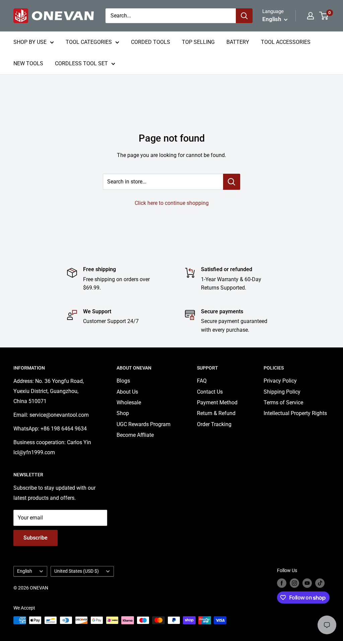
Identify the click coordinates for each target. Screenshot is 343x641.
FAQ (202, 381)
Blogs (123, 381)
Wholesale (129, 402)
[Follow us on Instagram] (294, 583)
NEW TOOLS (28, 63)
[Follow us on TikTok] (320, 583)
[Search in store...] (231, 182)
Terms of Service (283, 402)
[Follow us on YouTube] (307, 583)
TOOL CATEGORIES (89, 42)
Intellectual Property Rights (295, 413)
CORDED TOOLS (150, 42)
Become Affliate (135, 435)
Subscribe (35, 538)
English (24, 571)
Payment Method (217, 402)
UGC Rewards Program (143, 424)
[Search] (244, 15)
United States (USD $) (76, 571)
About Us (127, 392)
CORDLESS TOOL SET (81, 63)
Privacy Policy (280, 381)
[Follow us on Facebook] (281, 583)
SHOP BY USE (30, 42)
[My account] (310, 15)
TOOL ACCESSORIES (286, 42)
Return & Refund (216, 413)
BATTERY (237, 42)
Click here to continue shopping (172, 203)
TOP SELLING (198, 42)
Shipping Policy (282, 392)
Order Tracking (214, 424)
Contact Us (210, 392)
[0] (324, 16)
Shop (123, 413)
